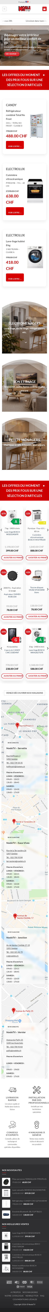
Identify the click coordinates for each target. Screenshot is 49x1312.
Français (22, 2)
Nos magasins (30, 1292)
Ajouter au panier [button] (13, 557)
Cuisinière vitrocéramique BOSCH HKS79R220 (36, 537)
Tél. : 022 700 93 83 (14, 1047)
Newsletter (32, 1296)
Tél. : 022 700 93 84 (14, 857)
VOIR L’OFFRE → (15, 146)
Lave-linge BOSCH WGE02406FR (12, 533)
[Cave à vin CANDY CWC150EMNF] (12, 635)
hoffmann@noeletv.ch (15, 766)
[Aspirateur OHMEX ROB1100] (12, 575)
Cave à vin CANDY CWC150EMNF (12, 651)
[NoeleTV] (24, 9)
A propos (16, 1292)
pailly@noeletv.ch (13, 1050)
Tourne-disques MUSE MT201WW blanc (37, 589)
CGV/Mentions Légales (25, 1299)
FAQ (42, 1296)
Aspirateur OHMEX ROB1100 (12, 595)
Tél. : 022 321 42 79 (14, 952)
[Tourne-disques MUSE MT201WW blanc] (36, 575)
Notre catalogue (14, 1296)
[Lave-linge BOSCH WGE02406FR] (12, 516)
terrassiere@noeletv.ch (16, 861)
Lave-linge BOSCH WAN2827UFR (37, 651)
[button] (4, 9)
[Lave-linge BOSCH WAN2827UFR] (36, 635)
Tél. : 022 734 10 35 (14, 763)
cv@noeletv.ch (12, 956)
